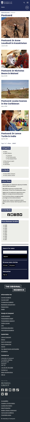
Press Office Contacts (10, 173)
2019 (6, 236)
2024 (6, 228)
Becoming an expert (9, 161)
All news (5, 265)
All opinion (12, 265)
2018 (6, 238)
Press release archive (10, 175)
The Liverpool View (12, 158)
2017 (6, 239)
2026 (6, 225)
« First (8, 143)
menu (27, 7)
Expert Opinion (8, 153)
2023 (6, 230)
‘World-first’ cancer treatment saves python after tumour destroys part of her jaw (14, 202)
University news (5, 12)
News (3, 7)
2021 (6, 233)
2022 (6, 231)
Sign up (5, 274)
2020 (6, 234)
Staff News (7, 164)
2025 (6, 226)
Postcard (7, 162)
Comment (9, 155)
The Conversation (11, 157)
